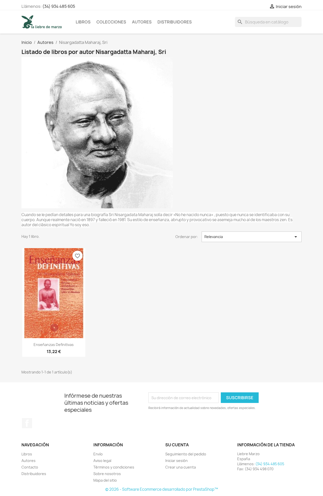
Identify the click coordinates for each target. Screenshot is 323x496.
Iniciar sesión (176, 460)
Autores (142, 22)
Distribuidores (174, 22)
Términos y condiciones (113, 467)
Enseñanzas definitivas (54, 344)
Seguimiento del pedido (185, 454)
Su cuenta (177, 445)
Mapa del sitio (105, 480)
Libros (83, 22)
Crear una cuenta (180, 467)
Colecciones (111, 22)
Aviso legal (102, 460)
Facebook (27, 423)
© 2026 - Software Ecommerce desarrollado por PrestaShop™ (161, 489)
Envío (98, 454)
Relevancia (251, 237)
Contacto (29, 467)
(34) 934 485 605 (58, 6)
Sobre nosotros (107, 473)
